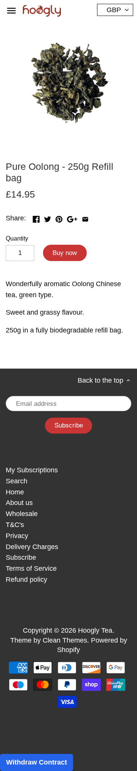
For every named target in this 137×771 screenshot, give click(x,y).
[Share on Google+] (72, 217)
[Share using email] (85, 217)
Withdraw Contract (36, 762)
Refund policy (26, 579)
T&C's (15, 525)
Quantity (17, 238)
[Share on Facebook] (36, 217)
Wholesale (22, 514)
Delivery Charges (32, 547)
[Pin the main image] (59, 217)
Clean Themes (65, 640)
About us (19, 503)
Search (16, 481)
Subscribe (21, 557)
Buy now (65, 252)
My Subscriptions (32, 470)
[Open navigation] (11, 10)
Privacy (17, 536)
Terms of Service (31, 568)
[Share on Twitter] (47, 217)
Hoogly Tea (95, 630)
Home (15, 492)
